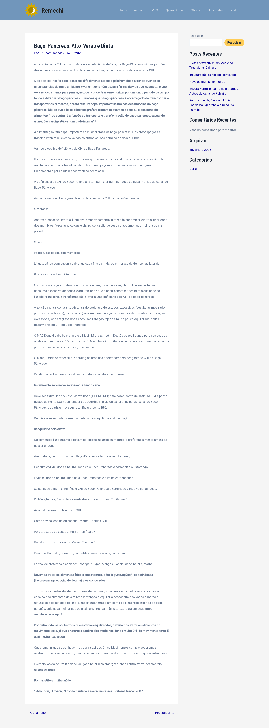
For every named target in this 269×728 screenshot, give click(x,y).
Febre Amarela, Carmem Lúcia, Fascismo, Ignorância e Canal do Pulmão (211, 105)
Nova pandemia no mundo (207, 82)
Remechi (53, 10)
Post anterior (36, 712)
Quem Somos (175, 10)
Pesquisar (196, 36)
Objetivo (196, 10)
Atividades (216, 10)
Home (123, 10)
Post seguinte (166, 712)
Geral (193, 169)
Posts (233, 10)
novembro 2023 (200, 149)
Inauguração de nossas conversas (213, 75)
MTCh (156, 10)
